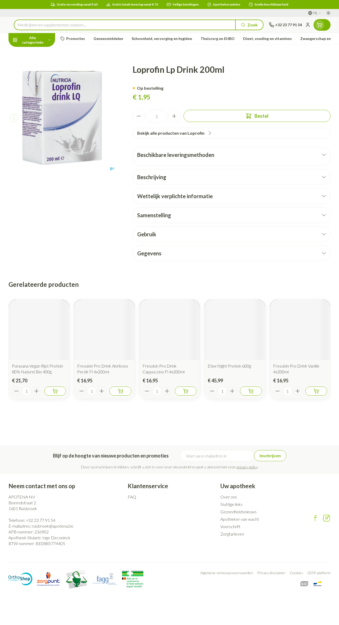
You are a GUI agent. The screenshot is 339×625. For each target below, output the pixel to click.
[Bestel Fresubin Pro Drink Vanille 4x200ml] (316, 391)
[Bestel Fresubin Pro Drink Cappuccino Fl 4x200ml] (186, 391)
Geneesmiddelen (42, 151)
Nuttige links (231, 504)
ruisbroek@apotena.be (52, 525)
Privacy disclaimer (271, 572)
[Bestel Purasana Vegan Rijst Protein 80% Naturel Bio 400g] (55, 391)
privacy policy (247, 467)
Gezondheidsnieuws (238, 511)
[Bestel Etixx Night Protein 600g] (251, 391)
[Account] (307, 25)
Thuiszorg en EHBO (42, 138)
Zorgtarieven (232, 533)
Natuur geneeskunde (42, 126)
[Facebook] (315, 518)
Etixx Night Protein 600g (229, 365)
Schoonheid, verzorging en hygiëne (42, 65)
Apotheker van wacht (239, 519)
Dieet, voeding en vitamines (42, 82)
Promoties (23, 50)
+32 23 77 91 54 (40, 520)
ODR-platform (319, 572)
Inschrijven (270, 455)
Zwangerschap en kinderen (42, 99)
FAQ (132, 496)
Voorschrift (230, 526)
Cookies (296, 572)
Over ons (228, 496)
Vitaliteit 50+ (42, 113)
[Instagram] (327, 518)
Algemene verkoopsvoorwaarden (226, 572)
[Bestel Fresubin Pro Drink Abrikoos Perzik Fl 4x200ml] (120, 391)
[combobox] (125, 25)
